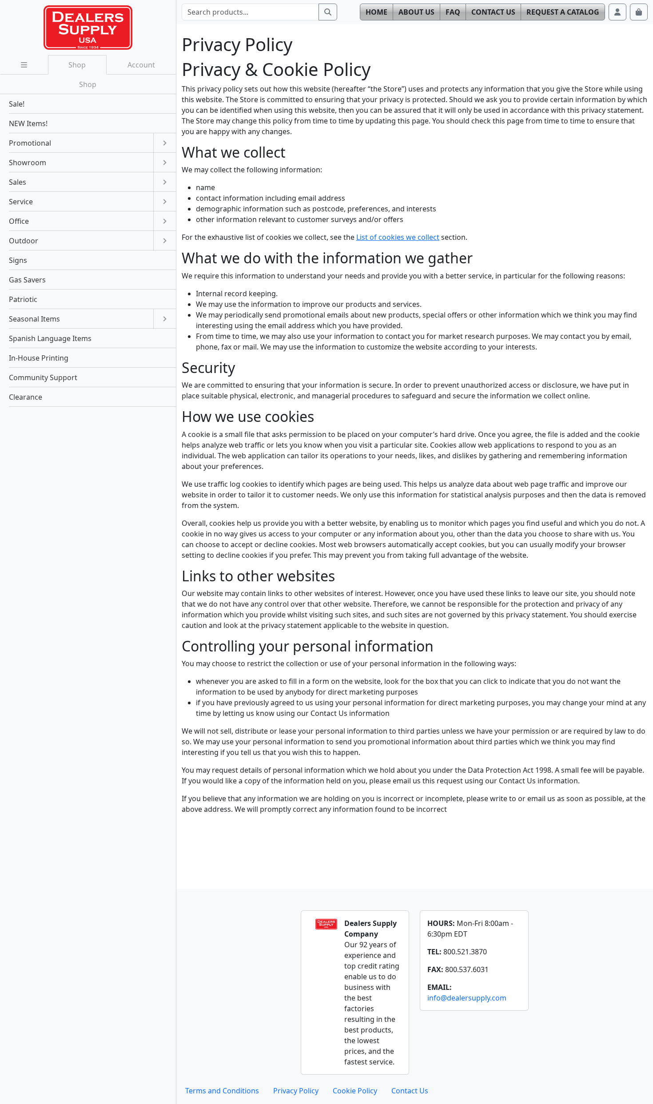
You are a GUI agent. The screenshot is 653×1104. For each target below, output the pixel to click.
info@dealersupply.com (466, 998)
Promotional (30, 143)
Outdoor (23, 241)
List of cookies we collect (397, 237)
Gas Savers (27, 280)
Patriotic (23, 299)
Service (21, 202)
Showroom (27, 162)
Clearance (25, 397)
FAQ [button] (453, 12)
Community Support (43, 377)
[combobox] (250, 12)
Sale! (16, 104)
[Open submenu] (164, 143)
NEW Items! (28, 123)
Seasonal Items (34, 319)
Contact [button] (493, 12)
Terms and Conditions (222, 1091)
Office (19, 221)
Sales (17, 182)
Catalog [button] (562, 12)
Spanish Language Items (50, 338)
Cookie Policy (355, 1091)
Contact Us (409, 1091)
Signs (18, 260)
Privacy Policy (296, 1091)
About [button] (416, 12)
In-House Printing (38, 358)
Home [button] (376, 12)
